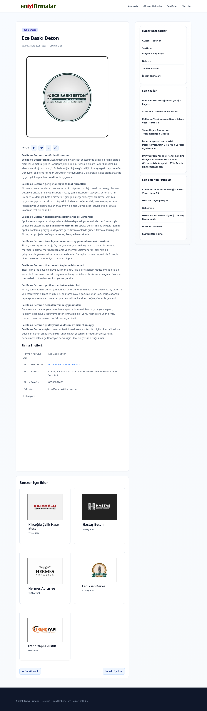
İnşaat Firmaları (151, 75)
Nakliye (146, 60)
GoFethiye (148, 207)
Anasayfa (133, 6)
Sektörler (172, 6)
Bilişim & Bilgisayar (153, 53)
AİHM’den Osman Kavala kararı (160, 111)
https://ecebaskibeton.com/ (64, 364)
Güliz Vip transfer (152, 226)
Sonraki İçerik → (113, 671)
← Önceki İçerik (30, 671)
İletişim (186, 6)
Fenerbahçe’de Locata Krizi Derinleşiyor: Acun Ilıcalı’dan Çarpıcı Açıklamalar (163, 145)
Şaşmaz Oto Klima (152, 233)
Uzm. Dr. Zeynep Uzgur (155, 200)
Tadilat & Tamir (151, 68)
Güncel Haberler (152, 6)
